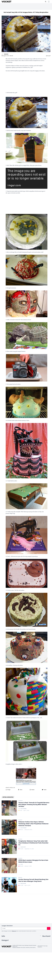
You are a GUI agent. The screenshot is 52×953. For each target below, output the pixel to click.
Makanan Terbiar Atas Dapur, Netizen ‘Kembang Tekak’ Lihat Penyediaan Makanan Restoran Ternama (33, 823)
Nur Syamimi (23, 808)
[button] (48, 1)
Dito (22, 864)
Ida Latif (48, 55)
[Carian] (45, 1)
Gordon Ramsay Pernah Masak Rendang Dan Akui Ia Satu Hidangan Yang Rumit (33, 880)
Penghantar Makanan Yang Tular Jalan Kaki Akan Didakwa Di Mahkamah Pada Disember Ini (33, 843)
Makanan (6, 54)
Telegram (14, 931)
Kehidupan (20, 800)
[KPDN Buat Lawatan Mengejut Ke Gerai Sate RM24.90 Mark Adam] (9, 865)
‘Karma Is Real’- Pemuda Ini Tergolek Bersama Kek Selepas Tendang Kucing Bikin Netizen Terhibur (33, 804)
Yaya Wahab (23, 883)
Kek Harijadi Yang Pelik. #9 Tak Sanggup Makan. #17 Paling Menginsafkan (26, 12)
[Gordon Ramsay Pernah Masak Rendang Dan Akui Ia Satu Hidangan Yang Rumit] (9, 884)
